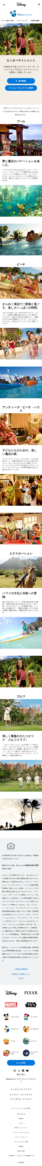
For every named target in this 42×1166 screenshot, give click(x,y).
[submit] (39, 4)
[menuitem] (4, 4)
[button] (21, 88)
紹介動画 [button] (22, 81)
